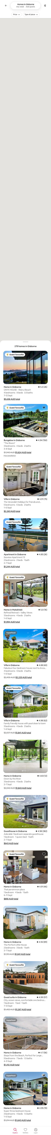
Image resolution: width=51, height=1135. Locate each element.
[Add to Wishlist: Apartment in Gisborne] (44, 522)
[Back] (6, 5)
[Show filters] (45, 5)
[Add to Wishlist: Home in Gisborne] (44, 354)
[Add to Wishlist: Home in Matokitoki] (44, 577)
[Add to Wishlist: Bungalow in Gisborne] (44, 407)
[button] (12, 399)
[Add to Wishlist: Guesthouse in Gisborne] (44, 798)
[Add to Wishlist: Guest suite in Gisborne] (44, 965)
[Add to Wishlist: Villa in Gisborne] (44, 466)
